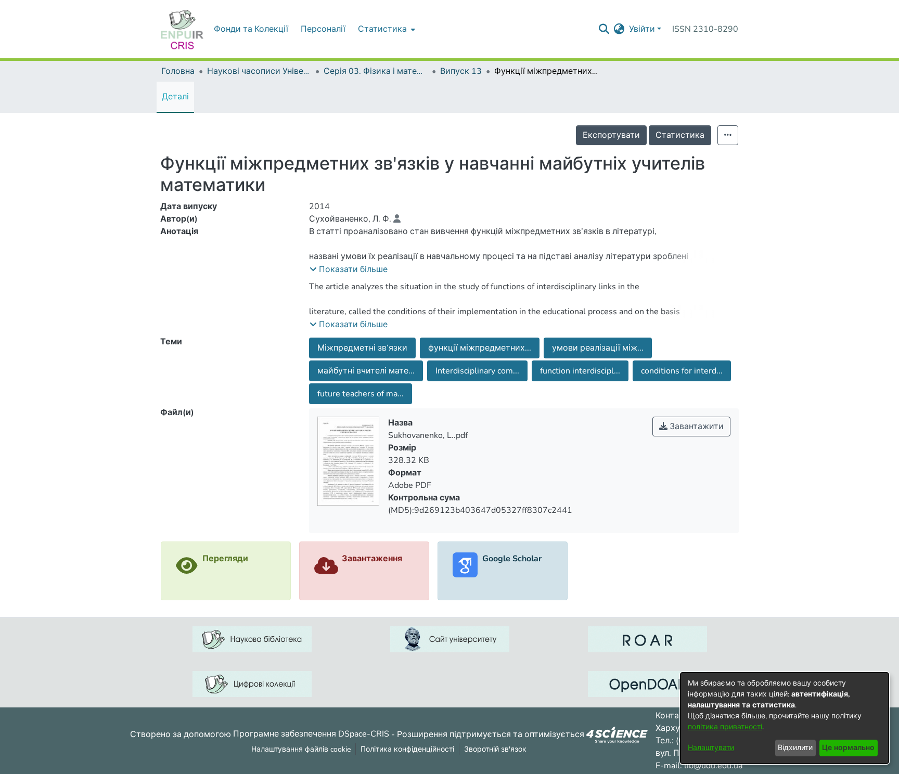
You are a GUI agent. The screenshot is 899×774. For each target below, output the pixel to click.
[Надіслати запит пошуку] (604, 29)
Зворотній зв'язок (495, 749)
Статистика (680, 135)
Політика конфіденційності (407, 749)
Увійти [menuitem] (642, 29)
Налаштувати (711, 748)
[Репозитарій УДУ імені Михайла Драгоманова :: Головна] (182, 29)
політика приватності (725, 727)
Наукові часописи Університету (259, 71)
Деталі (175, 96)
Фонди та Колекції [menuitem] (251, 29)
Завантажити (695, 426)
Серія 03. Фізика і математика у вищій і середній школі (376, 71)
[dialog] (784, 718)
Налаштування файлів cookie (301, 749)
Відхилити (795, 748)
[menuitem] (385, 29)
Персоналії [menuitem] (323, 29)
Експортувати (611, 135)
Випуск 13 (461, 71)
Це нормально (848, 748)
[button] (348, 269)
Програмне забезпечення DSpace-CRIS (311, 734)
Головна (178, 71)
